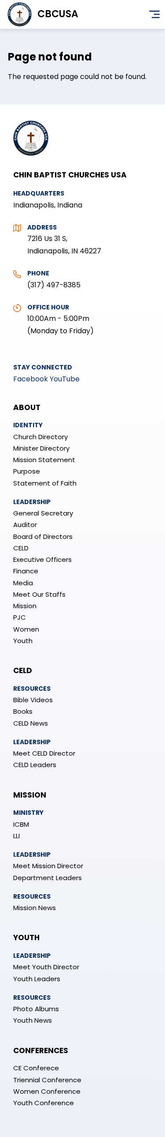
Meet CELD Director (44, 753)
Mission (25, 605)
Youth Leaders (36, 978)
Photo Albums (36, 1008)
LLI (16, 835)
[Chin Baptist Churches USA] (30, 160)
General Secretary (43, 513)
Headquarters (38, 193)
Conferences (40, 1050)
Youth (23, 640)
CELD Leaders (34, 764)
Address (42, 227)
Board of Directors (43, 536)
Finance (25, 571)
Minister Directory (41, 448)
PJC (19, 617)
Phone (38, 273)
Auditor (25, 524)
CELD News (30, 723)
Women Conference (47, 1091)
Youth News (32, 1020)
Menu (154, 14)
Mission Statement (44, 459)
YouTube (65, 379)
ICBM (21, 824)
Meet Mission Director (48, 865)
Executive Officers (42, 559)
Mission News (34, 907)
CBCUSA (57, 14)
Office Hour (48, 307)
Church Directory (40, 436)
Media (23, 582)
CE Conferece (36, 1068)
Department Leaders (47, 877)
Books (23, 711)
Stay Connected (42, 367)
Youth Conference (43, 1102)
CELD (21, 548)
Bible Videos (33, 699)
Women (26, 629)
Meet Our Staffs (39, 594)
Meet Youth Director (46, 966)
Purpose (26, 471)
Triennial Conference (47, 1079)
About (26, 407)
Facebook (30, 379)
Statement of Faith (45, 483)
